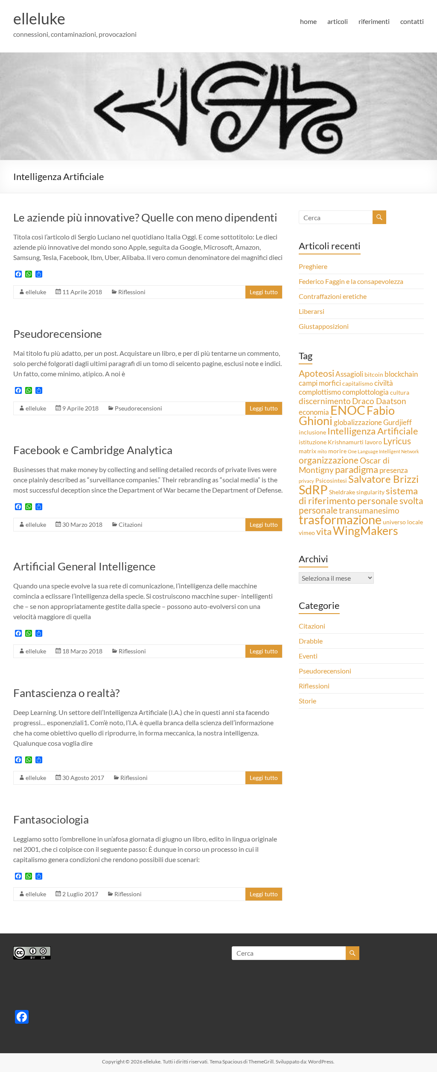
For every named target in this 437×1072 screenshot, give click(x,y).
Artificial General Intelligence (84, 566)
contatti (412, 21)
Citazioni (131, 524)
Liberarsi (311, 311)
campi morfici (320, 382)
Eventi (308, 656)
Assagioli (349, 373)
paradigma (356, 469)
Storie (307, 701)
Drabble (311, 641)
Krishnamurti (346, 442)
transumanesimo (369, 510)
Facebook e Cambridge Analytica (92, 450)
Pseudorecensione (57, 333)
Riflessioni (132, 291)
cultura (399, 392)
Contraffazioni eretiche (333, 296)
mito (322, 451)
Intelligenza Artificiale (372, 431)
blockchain (401, 373)
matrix (307, 451)
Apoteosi (316, 373)
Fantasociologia (51, 819)
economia (314, 412)
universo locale (403, 522)
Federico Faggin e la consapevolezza (351, 281)
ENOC (347, 409)
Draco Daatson (379, 401)
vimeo (307, 532)
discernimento (325, 401)
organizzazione (328, 460)
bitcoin (373, 374)
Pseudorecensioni (138, 408)
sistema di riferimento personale (358, 495)
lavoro (373, 442)
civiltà (383, 382)
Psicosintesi (331, 480)
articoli (337, 21)
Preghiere (313, 266)
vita (324, 531)
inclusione (312, 432)
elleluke (39, 18)
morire (337, 451)
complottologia (365, 391)
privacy (306, 481)
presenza (393, 470)
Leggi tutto (264, 291)
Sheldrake (342, 492)
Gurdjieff (397, 422)
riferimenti (374, 21)
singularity (370, 492)
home (308, 21)
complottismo (320, 391)
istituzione (312, 442)
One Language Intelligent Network (383, 451)
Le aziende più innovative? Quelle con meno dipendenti (145, 217)
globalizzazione (358, 422)
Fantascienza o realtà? (66, 693)
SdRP (313, 489)
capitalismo (357, 383)
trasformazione (340, 519)
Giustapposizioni (324, 326)
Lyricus (397, 441)
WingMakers (365, 530)
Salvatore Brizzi (383, 479)
